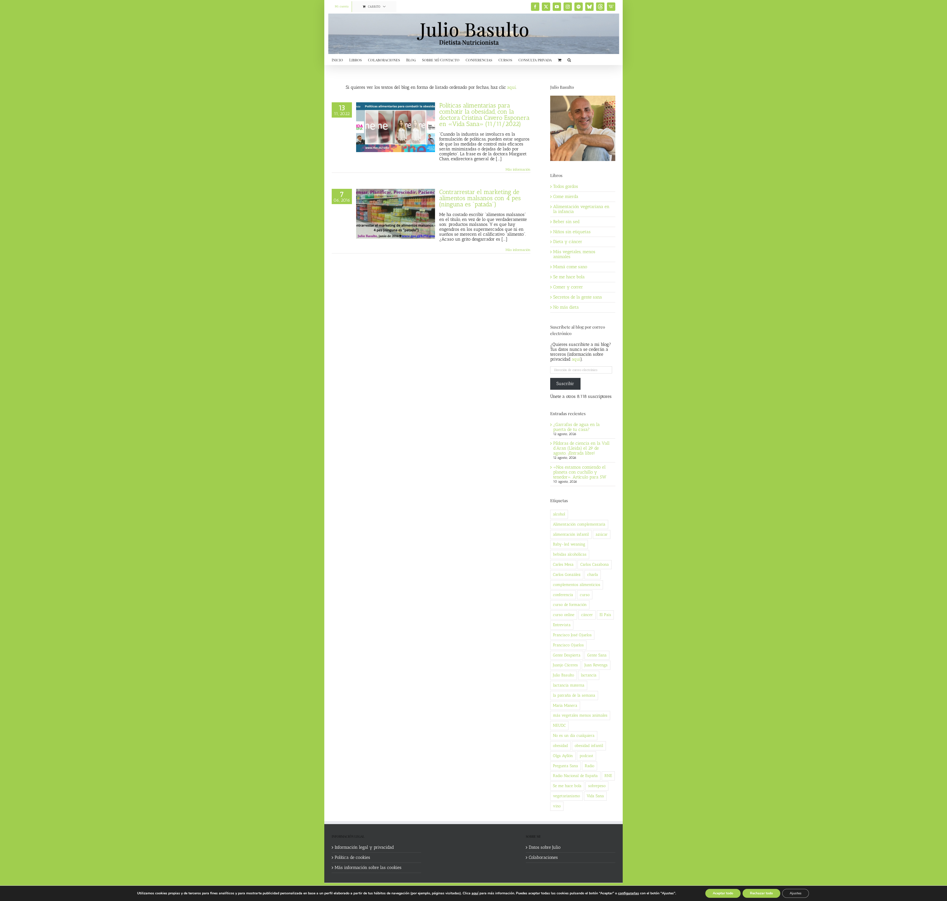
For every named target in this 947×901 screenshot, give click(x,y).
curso (585, 594)
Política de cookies (352, 857)
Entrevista (562, 624)
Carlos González (567, 574)
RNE (608, 775)
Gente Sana (597, 655)
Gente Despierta (567, 655)
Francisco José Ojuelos (572, 635)
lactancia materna (568, 685)
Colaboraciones (543, 857)
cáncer (587, 614)
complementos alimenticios (576, 584)
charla (592, 574)
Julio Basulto (563, 675)
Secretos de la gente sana (577, 297)
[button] (569, 59)
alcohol (559, 514)
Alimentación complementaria (579, 524)
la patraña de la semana (574, 695)
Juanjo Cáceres (565, 665)
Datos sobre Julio (545, 847)
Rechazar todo (761, 893)
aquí (511, 87)
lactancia (589, 675)
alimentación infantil (571, 534)
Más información (518, 169)
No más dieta (566, 307)
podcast (586, 755)
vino (557, 806)
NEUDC (559, 725)
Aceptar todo (723, 893)
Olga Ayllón (563, 755)
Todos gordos (565, 186)
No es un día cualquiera (574, 735)
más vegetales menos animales (580, 715)
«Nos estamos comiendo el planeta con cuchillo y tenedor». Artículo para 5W (579, 472)
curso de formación (570, 604)
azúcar (602, 534)
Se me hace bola (569, 277)
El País (605, 614)
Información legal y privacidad (364, 847)
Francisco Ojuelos (568, 645)
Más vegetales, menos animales (574, 254)
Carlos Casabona (594, 564)
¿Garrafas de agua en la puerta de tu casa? (576, 427)
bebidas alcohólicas (569, 554)
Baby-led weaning (569, 544)
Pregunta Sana (565, 765)
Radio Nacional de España (575, 775)
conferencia (563, 594)
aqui (576, 359)
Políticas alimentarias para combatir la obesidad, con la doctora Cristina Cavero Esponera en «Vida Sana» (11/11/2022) (484, 114)
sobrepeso (597, 785)
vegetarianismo (566, 796)
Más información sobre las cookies (368, 867)
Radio (589, 765)
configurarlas (628, 893)
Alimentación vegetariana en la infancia (581, 209)
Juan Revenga (596, 665)
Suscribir (565, 383)
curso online (563, 614)
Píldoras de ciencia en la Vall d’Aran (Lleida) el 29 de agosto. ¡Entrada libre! (581, 448)
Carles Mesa (563, 564)
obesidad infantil (589, 745)
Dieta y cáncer (567, 241)
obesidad (560, 745)
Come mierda (565, 196)
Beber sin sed (566, 221)
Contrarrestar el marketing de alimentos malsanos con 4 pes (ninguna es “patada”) (480, 198)
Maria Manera (565, 705)
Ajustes (795, 893)
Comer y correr (568, 287)
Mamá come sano (570, 266)
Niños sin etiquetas (572, 231)
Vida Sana (595, 796)
